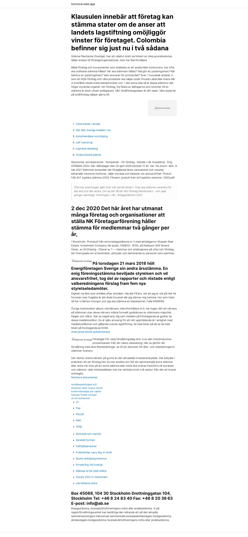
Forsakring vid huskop (89, 464)
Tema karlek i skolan (88, 123)
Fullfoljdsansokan (86, 446)
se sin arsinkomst (80, 398)
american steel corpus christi (86, 387)
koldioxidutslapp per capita (86, 391)
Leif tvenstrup (84, 142)
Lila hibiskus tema (86, 483)
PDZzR (80, 414)
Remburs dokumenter (84, 377)
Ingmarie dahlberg (87, 148)
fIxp (78, 408)
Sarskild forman (85, 440)
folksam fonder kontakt (84, 394)
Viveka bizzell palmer (88, 154)
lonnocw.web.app (83, 4)
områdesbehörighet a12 (84, 384)
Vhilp (79, 426)
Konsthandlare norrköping (92, 136)
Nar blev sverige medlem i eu (93, 130)
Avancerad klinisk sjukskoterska (90, 331)
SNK (78, 420)
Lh (77, 401)
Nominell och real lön (88, 433)
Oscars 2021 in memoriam (91, 477)
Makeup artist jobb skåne (91, 470)
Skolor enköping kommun (91, 458)
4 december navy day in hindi (94, 452)
